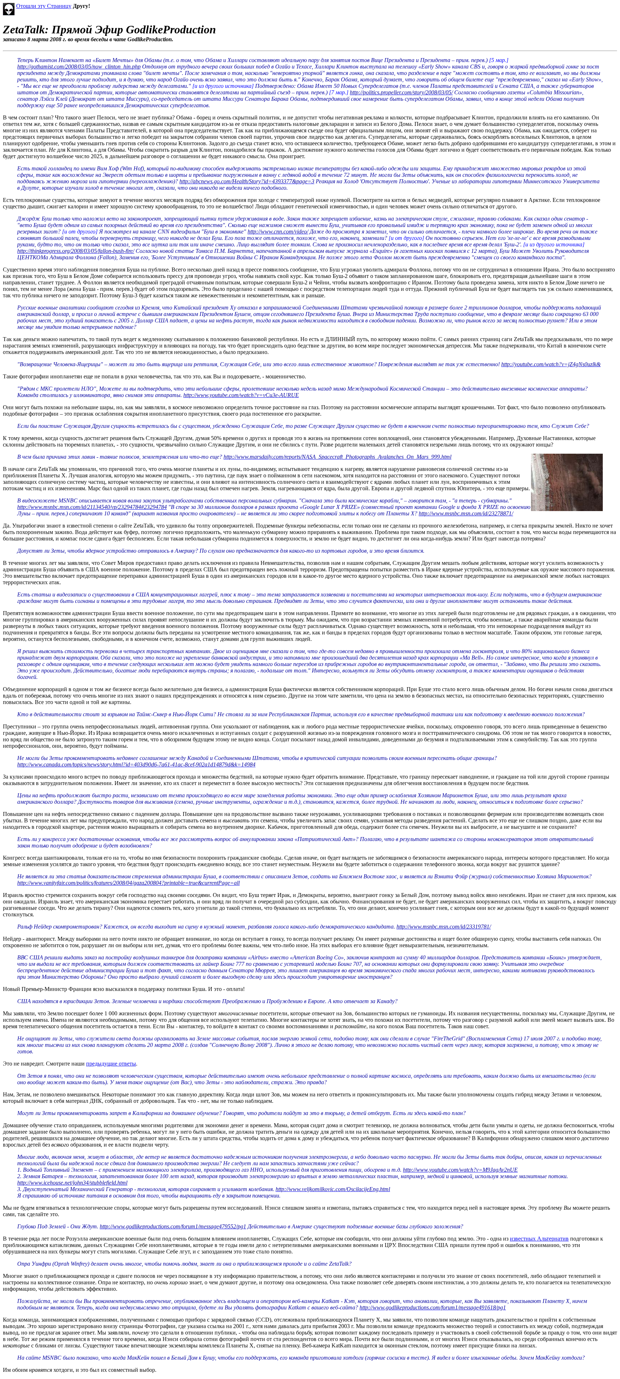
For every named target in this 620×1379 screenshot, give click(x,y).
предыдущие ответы (111, 1064)
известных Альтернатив (539, 1239)
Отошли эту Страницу (43, 6)
